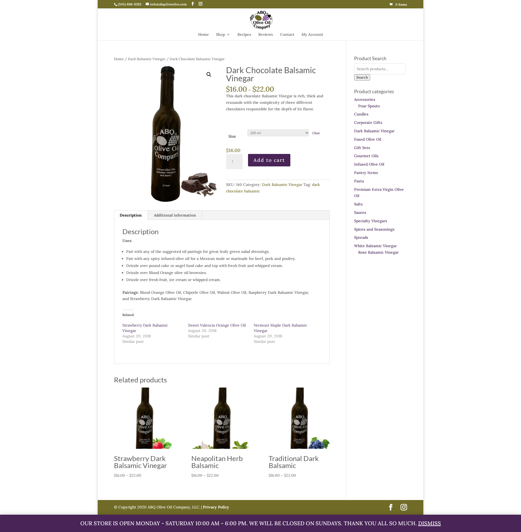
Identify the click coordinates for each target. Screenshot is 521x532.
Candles (361, 114)
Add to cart (269, 160)
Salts (358, 204)
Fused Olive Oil (367, 139)
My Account (312, 35)
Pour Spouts (369, 106)
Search (362, 77)
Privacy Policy (215, 507)
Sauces (360, 212)
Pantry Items (366, 172)
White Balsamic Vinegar (375, 245)
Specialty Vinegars (370, 220)
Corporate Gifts (368, 122)
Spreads (361, 237)
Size (232, 136)
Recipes (244, 35)
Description (131, 215)
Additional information (175, 215)
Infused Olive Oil (369, 164)
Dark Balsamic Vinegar (147, 59)
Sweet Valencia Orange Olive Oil (217, 325)
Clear (316, 133)
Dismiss (429, 523)
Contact (287, 35)
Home (203, 35)
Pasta (359, 181)
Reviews (265, 35)
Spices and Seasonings (374, 229)
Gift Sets (362, 147)
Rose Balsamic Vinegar (378, 252)
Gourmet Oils (366, 155)
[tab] (131, 215)
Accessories (364, 99)
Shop (220, 35)
